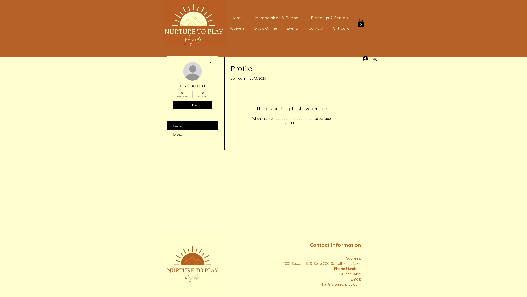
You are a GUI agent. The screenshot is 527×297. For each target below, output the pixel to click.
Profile (177, 125)
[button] (360, 23)
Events (177, 134)
